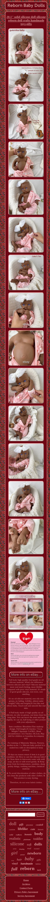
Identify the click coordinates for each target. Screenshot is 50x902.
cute (33, 829)
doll (12, 823)
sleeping (21, 849)
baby (29, 858)
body (38, 833)
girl (14, 852)
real (29, 848)
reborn (27, 868)
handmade (27, 863)
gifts (39, 860)
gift (21, 824)
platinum (27, 839)
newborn (34, 853)
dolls (38, 844)
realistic (15, 838)
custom (12, 829)
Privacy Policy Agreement (26, 892)
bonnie (28, 834)
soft (29, 844)
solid (11, 835)
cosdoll (39, 824)
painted (22, 854)
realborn (19, 835)
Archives (26, 884)
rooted (36, 849)
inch (39, 870)
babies (38, 864)
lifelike (23, 829)
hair (19, 859)
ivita (12, 860)
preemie (29, 825)
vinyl (15, 863)
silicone (17, 843)
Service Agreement (26, 896)
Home (26, 880)
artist (14, 849)
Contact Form (26, 888)
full (14, 869)
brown (40, 829)
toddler (38, 839)
